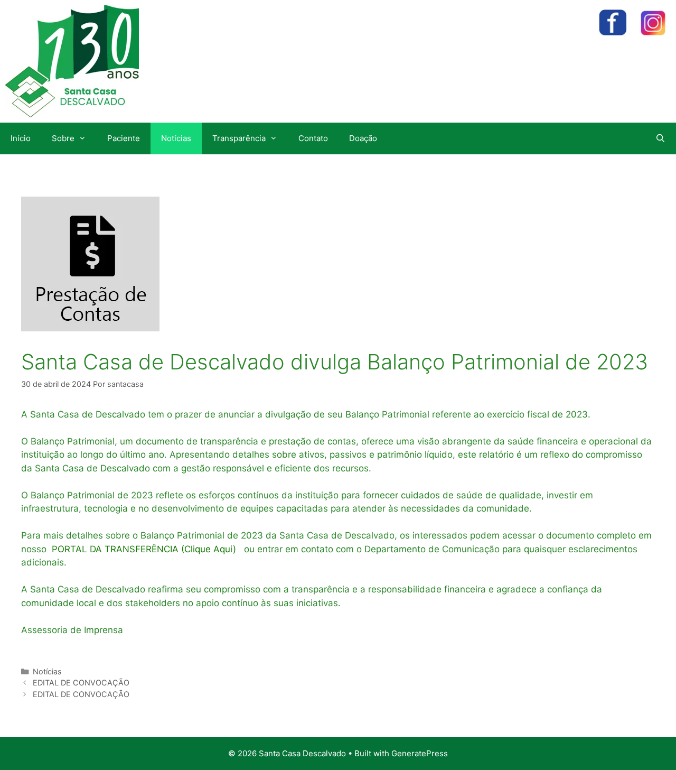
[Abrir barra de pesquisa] (660, 138)
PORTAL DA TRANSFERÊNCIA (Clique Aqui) (142, 549)
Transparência (239, 138)
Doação (363, 138)
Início (21, 138)
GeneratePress (419, 753)
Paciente (123, 138)
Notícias (176, 138)
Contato (313, 138)
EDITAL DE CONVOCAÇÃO (81, 682)
